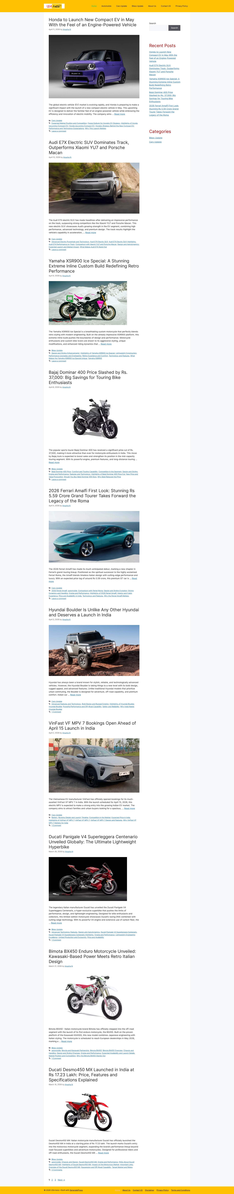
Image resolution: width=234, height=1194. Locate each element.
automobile (72, 591)
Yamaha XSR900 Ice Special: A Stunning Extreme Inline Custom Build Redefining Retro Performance (94, 266)
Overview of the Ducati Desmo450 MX (64, 1167)
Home (94, 6)
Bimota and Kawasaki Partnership (75, 1050)
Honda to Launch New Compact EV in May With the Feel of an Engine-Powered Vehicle (92, 22)
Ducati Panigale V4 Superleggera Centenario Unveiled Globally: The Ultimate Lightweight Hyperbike (93, 841)
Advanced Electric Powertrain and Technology (70, 242)
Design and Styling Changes (68, 1053)
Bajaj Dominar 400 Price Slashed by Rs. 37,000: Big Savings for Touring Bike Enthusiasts (88, 377)
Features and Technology (80, 474)
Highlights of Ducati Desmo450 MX (76, 1164)
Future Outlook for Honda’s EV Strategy (104, 123)
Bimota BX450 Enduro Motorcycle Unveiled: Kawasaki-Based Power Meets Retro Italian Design (92, 956)
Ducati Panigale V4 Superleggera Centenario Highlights (71, 935)
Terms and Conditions (180, 1190)
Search (152, 23)
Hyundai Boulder (55, 707)
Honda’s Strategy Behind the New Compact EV (114, 126)
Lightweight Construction (126, 353)
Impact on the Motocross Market (105, 1164)
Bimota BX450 (96, 1050)
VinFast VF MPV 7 (82, 820)
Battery (54, 817)
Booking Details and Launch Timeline (73, 817)
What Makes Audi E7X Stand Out (93, 247)
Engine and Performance (59, 474)
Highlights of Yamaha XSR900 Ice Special (98, 353)
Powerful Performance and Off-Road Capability (82, 707)
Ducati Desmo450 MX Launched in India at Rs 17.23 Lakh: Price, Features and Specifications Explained (91, 1074)
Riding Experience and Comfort (95, 356)
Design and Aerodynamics (128, 244)
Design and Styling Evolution (115, 591)
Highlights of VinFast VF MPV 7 (61, 820)
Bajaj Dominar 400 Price (61, 471)
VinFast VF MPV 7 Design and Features (106, 820)
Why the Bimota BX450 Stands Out (91, 1056)
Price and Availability (95, 937)
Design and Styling (130, 471)
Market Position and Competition (62, 1056)
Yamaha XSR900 (95, 358)
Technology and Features (119, 356)
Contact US (166, 6)
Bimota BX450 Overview (112, 1050)
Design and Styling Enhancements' (66, 353)
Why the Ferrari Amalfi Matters (116, 596)
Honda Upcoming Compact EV (81, 126)
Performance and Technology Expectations (66, 128)
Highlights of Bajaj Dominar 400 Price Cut (108, 474)
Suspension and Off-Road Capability (96, 1167)
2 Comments (57, 1170)
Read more (119, 114)
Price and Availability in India (70, 596)
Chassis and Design (70, 1162)
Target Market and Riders (122, 1167)
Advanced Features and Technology (66, 704)
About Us (152, 6)
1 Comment (56, 712)
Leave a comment (59, 131)
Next (61, 1180)
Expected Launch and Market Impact (64, 247)
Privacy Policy (182, 6)
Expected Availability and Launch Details (118, 1053)
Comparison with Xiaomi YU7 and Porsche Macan (96, 244)
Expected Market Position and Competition (69, 123)
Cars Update (121, 6)
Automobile (106, 6)
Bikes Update (137, 6)
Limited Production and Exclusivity (72, 937)
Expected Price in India (121, 817)
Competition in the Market (100, 817)
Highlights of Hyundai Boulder (122, 704)
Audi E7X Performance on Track (62, 244)
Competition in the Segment (110, 471)
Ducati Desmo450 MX (88, 1162)
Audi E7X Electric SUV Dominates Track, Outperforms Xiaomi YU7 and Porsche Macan (89, 147)
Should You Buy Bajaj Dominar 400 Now (80, 477)
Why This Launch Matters (95, 128)
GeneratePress (76, 1190)
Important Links (126, 1164)
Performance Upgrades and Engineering (65, 356)
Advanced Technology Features (64, 932)
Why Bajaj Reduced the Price (109, 477)
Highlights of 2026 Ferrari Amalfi (103, 593)
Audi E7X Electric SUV (99, 242)
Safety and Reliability (110, 707)
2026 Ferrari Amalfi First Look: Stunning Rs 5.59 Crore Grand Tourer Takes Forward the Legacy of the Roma (92, 495)
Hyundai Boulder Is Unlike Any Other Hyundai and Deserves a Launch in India (94, 612)
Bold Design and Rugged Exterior (95, 704)
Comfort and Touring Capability (85, 471)
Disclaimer (149, 1190)
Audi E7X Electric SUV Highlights (122, 242)
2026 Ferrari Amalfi (59, 591)
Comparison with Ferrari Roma (90, 591)
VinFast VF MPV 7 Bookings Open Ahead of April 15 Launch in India (92, 725)
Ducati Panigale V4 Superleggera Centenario (119, 932)
